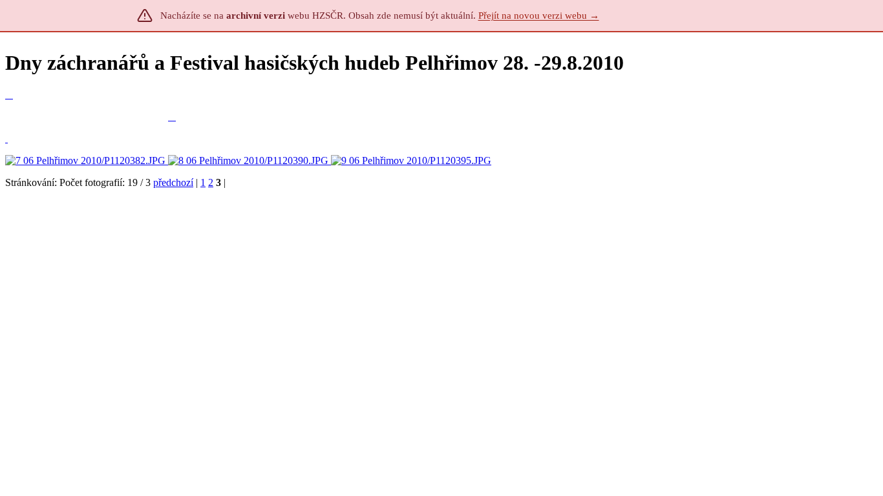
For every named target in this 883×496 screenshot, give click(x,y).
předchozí (173, 182)
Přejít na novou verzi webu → (538, 15)
